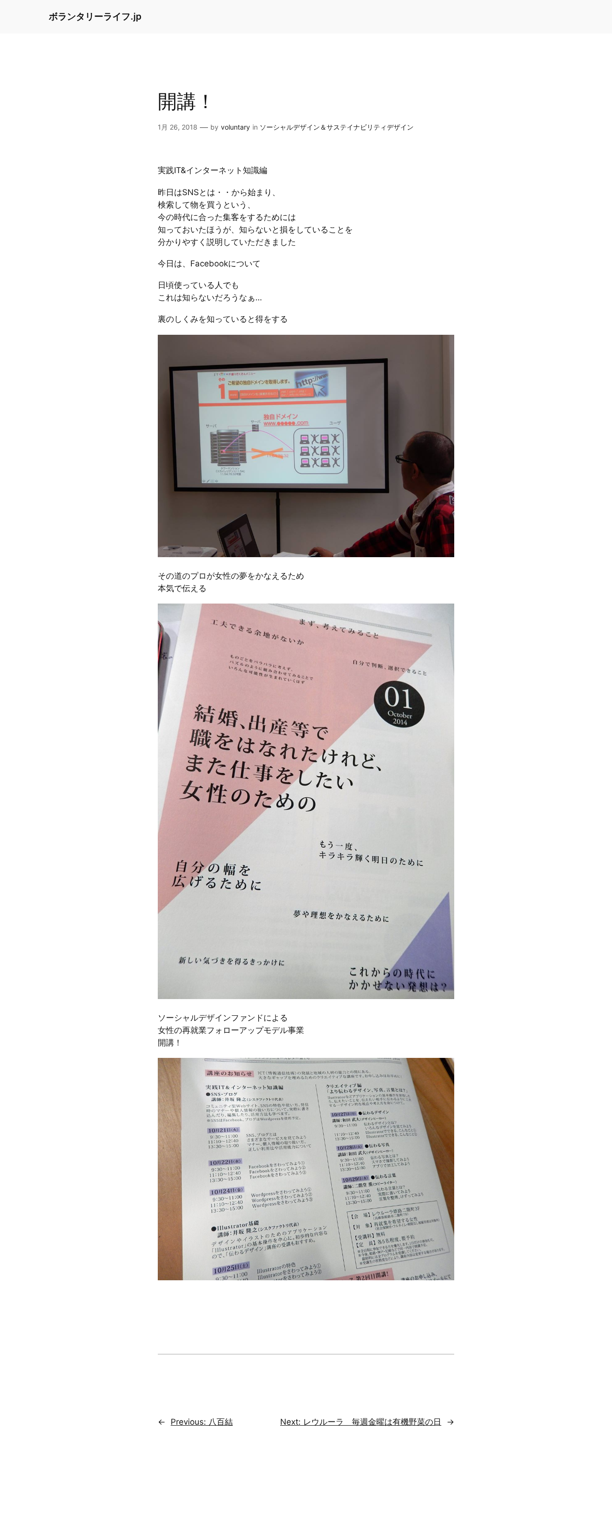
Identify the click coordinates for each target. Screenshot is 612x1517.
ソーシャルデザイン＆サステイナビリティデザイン (337, 127)
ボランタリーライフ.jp (95, 16)
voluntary (235, 127)
